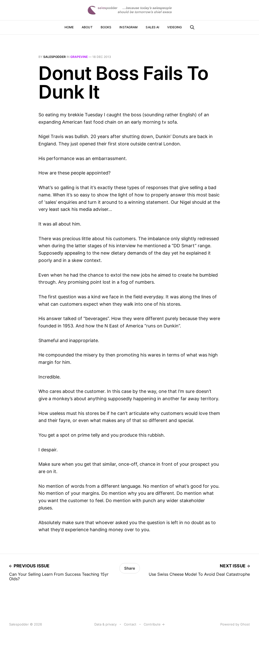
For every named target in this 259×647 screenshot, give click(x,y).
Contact (130, 624)
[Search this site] (192, 27)
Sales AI (152, 27)
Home (69, 27)
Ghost (245, 624)
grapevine (79, 57)
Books (106, 27)
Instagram (128, 27)
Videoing (174, 27)
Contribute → (154, 624)
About (87, 27)
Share (129, 568)
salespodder (54, 57)
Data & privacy (105, 624)
